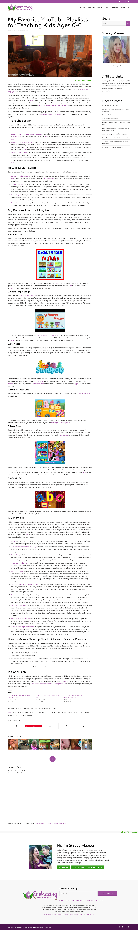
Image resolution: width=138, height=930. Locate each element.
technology (77, 713)
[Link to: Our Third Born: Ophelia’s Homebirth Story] (66, 744)
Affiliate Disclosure (69, 914)
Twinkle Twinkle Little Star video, (48, 335)
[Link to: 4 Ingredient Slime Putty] (44, 744)
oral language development (60, 423)
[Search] (128, 7)
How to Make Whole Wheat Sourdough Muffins (114, 147)
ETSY (101, 900)
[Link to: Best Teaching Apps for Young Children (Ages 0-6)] (76, 744)
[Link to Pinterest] (128, 1)
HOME (61, 900)
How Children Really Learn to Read (51, 114)
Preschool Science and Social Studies (24, 584)
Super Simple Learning (28, 295)
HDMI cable (17, 136)
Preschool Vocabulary (19, 563)
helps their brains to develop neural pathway (53, 105)
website (11, 384)
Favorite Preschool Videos (20, 618)
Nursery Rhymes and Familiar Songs (24, 547)
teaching (54, 713)
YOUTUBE (90, 900)
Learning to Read (17, 571)
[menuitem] (83, 7)
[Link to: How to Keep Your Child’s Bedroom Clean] (23, 744)
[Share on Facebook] (16, 726)
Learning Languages (18, 605)
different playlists (84, 393)
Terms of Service (48, 914)
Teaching (17, 31)
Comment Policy (80, 914)
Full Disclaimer (58, 914)
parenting (25, 713)
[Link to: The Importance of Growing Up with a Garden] (34, 744)
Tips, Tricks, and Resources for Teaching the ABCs (48, 684)
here (31, 100)
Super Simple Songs (20, 292)
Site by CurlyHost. (46, 927)
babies (14, 713)
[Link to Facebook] (119, 1)
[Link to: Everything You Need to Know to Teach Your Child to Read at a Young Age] (55, 744)
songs (47, 713)
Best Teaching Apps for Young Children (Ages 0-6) (73, 696)
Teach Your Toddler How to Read (110, 115)
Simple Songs (16, 555)
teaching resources (65, 713)
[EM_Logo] (20, 7)
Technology (24, 31)
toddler (19, 715)
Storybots (15, 344)
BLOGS (68, 900)
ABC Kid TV (16, 478)
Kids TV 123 (16, 234)
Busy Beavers (16, 426)
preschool (34, 713)
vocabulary (27, 715)
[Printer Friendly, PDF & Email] (83, 80)
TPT (96, 900)
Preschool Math (17, 595)
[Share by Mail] (50, 726)
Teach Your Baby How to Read (110, 118)
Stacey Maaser (28, 708)
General (10, 31)
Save (34, 726)
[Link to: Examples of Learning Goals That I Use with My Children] (87, 744)
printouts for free (38, 384)
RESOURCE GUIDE (78, 900)
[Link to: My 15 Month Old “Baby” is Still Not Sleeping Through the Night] (13, 744)
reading (41, 713)
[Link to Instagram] (122, 1)
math (19, 713)
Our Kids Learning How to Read (22, 627)
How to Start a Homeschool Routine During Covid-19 (116, 138)
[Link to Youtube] (125, 1)
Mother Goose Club (19, 390)
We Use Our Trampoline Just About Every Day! (114, 134)
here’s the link (39, 381)
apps (76, 384)
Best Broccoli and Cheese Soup (110, 105)
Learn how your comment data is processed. (51, 823)
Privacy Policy (90, 914)
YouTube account (49, 179)
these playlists (63, 435)
